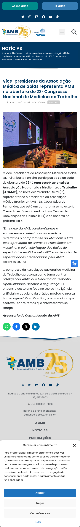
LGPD (38, 521)
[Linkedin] (37, 385)
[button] (74, 445)
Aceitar (40, 493)
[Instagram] (30, 385)
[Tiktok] (57, 385)
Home (5, 53)
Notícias (17, 53)
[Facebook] (44, 385)
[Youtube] (50, 385)
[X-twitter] (23, 385)
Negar (40, 503)
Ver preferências (40, 513)
